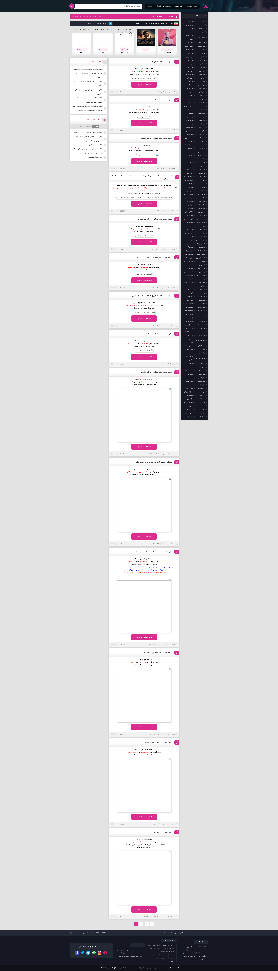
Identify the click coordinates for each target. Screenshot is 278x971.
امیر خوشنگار (189, 64)
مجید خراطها (201, 311)
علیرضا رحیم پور (200, 254)
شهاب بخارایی (201, 215)
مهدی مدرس (189, 381)
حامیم (191, 141)
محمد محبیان (201, 335)
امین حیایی (189, 81)
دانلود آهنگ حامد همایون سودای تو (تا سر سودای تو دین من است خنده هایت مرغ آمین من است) (142, 177)
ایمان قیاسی (201, 96)
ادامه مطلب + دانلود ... (144, 84)
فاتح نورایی (202, 265)
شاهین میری (201, 212)
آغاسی (203, 32)
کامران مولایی (189, 286)
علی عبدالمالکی (200, 240)
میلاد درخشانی (188, 402)
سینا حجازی (189, 201)
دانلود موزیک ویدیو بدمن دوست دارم (162, 955)
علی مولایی (189, 244)
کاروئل (203, 286)
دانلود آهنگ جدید (153, 662)
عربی (204, 226)
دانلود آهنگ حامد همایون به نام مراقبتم (156, 372)
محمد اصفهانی (201, 328)
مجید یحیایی (201, 316)
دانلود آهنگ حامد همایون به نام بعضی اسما (154, 334)
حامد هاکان (202, 138)
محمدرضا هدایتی (188, 346)
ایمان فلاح (190, 92)
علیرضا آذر (190, 247)
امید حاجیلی (189, 57)
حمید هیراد (189, 152)
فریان (191, 279)
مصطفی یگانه (189, 371)
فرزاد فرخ (190, 268)
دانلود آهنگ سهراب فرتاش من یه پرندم (194, 947)
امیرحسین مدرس (188, 74)
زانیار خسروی (189, 180)
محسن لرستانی (201, 325)
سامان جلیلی (201, 187)
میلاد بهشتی (201, 402)
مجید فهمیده (189, 311)
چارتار (203, 131)
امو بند (203, 53)
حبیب (203, 145)
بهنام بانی (190, 110)
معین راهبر (202, 374)
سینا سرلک (189, 205)
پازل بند (203, 117)
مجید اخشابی (201, 307)
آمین (191, 32)
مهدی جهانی (189, 378)
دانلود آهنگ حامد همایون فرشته (159, 61)
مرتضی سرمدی (201, 353)
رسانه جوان (205, 6)
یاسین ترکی (201, 416)
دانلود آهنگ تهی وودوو (95, 157)
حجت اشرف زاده (188, 145)
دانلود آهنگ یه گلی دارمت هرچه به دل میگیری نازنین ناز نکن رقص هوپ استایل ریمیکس (194, 956)
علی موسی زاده (200, 244)
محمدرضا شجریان (200, 341)
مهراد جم (202, 392)
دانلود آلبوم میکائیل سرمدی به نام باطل (130, 956)
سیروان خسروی (188, 198)
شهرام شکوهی (188, 219)
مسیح (191, 367)
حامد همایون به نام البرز (162, 832)
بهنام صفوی (201, 113)
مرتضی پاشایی (188, 349)
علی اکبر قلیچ (189, 233)
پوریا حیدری (189, 120)
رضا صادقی (189, 170)
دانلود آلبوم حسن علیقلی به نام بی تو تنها (129, 950)
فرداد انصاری (201, 268)
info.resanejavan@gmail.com (82, 933)
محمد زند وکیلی (188, 328)
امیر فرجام (202, 74)
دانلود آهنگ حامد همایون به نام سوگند (156, 138)
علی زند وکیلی (189, 237)
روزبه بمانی (202, 177)
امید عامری (202, 60)
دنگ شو (202, 159)
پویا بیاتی (202, 124)
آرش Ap (190, 21)
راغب (191, 159)
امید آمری (190, 53)
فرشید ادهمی (201, 275)
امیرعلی (203, 78)
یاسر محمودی (189, 413)
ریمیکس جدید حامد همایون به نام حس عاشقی (153, 462)
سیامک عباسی (188, 194)
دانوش (191, 155)
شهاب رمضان (189, 215)
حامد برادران (189, 131)
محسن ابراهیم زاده (188, 316)
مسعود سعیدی (200, 364)
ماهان (203, 304)
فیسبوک (77, 953)
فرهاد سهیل (189, 275)
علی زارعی (202, 237)
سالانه (81, 126)
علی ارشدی (190, 230)
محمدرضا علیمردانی (190, 341)
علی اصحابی (201, 233)
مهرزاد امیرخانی (188, 392)
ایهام (191, 96)
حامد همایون (189, 138)
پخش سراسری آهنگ (164, 6)
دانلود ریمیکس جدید (154, 472)
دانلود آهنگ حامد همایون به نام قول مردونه (154, 257)
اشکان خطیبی (189, 46)
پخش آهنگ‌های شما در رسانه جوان (97, 23)
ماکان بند (190, 300)
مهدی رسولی (201, 381)
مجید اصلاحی (189, 307)
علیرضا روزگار (189, 254)
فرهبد (203, 279)
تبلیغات (150, 6)
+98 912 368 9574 (100, 933)
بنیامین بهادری (200, 110)
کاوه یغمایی (201, 289)
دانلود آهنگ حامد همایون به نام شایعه (156, 652)
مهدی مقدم (201, 385)
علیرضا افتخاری (201, 251)
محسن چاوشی (201, 321)
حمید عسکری (201, 152)
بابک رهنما (202, 103)
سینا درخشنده (201, 205)
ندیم (204, 409)
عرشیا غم (190, 226)
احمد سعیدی (201, 43)
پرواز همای (202, 120)
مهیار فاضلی (201, 395)
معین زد (190, 374)
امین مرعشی (201, 88)
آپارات (105, 953)
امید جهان (202, 57)
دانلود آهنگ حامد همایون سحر (160, 100)
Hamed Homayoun (141, 665)
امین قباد (190, 85)
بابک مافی (190, 103)
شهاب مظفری (201, 219)
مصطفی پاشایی (200, 371)
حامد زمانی (202, 134)
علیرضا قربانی (201, 261)
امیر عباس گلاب (188, 67)
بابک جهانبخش (188, 99)
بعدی (152, 924)
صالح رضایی (189, 223)
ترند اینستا (178, 6)
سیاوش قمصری (200, 198)
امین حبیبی (202, 81)
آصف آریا (190, 28)
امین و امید (189, 88)
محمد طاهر (202, 332)
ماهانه (88, 126)
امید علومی (189, 60)
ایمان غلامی (202, 92)
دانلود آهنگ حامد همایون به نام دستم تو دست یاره (152, 295)
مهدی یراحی (201, 388)
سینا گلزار (190, 208)
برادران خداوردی (188, 106)
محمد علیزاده (189, 332)
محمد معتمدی (189, 335)
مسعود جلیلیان (200, 358)
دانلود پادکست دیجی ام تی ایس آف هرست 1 (193, 950)
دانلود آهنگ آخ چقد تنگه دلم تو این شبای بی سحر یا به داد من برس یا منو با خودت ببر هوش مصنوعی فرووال (160, 948)
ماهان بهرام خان (188, 304)
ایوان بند (202, 99)
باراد (204, 106)
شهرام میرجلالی (200, 223)
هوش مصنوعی (191, 6)
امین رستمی (201, 85)
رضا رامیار (190, 166)
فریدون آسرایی (201, 282)
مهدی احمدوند (201, 378)
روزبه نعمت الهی (188, 177)
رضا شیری (202, 170)
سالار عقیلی (202, 184)
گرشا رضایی (202, 293)
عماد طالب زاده (188, 261)
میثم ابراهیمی (189, 395)
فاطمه (191, 265)
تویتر (82, 953)
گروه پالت (202, 297)
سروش (191, 187)
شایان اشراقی (189, 212)
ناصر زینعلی (201, 406)
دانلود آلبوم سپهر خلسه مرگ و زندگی (131, 953)
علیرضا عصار (189, 258)
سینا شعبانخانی (200, 208)
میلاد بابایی (202, 399)
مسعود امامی (189, 353)
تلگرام (88, 953)
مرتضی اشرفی (201, 349)
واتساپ (94, 953)
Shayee (151, 665)
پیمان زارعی (189, 124)
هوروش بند (201, 413)
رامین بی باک (201, 162)
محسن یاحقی (189, 325)
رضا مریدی (202, 173)
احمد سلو (190, 43)
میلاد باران (190, 399)
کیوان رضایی (189, 289)
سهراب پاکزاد (201, 194)
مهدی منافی (189, 385)
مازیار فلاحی (201, 300)
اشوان (203, 50)
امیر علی (190, 71)
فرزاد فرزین (202, 272)
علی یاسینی (202, 247)
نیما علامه (190, 409)
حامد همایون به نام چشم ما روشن (158, 742)
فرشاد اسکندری (188, 272)
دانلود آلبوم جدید (154, 562)
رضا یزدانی (190, 173)
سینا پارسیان (201, 201)
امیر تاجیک (202, 64)
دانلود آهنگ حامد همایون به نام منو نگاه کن (154, 219)
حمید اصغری (189, 148)
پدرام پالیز (190, 117)
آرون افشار (202, 28)
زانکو (203, 180)
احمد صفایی (201, 46)
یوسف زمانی (189, 416)
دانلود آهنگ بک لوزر (96, 145)
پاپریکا (191, 113)
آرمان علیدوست (200, 25)
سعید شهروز (201, 191)
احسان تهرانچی (201, 37)
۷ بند (203, 21)
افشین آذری (189, 50)
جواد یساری (189, 127)
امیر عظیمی (202, 71)
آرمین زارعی (189, 25)
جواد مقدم (202, 127)
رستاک (191, 162)
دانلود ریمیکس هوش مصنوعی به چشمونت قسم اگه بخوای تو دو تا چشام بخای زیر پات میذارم (88, 73)
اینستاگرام (99, 953)
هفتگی (95, 126)
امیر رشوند (202, 67)
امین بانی (190, 78)
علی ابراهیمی (201, 230)
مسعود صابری (188, 364)
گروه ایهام (189, 293)
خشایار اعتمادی (200, 155)
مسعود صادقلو (200, 367)
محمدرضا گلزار (201, 346)
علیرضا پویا (189, 251)
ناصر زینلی (190, 406)
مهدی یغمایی (189, 388)
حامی (203, 141)
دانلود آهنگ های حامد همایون (163, 16)
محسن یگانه (189, 321)
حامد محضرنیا (189, 134)
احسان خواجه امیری (189, 37)
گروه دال (190, 297)
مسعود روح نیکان (189, 358)
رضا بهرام (202, 166)
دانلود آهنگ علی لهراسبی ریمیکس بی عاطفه (88, 132)
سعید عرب (190, 191)
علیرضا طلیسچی (200, 258)
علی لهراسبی (189, 240)
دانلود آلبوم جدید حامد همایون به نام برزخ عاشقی (152, 551)
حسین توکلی (201, 148)
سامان (191, 184)
